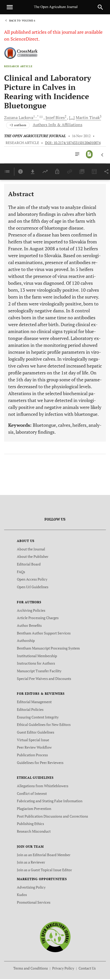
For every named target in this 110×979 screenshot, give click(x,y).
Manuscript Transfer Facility (39, 670)
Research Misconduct (34, 831)
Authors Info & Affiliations (57, 124)
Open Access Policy (32, 579)
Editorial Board (29, 564)
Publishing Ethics (30, 823)
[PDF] (89, 154)
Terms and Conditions (30, 968)
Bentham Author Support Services (44, 633)
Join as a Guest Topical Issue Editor (44, 869)
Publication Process (32, 754)
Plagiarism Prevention (34, 808)
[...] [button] (72, 117)
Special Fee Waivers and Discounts (44, 678)
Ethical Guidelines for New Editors (44, 724)
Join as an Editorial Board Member (43, 854)
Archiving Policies (31, 610)
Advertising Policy (31, 887)
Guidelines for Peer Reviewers (40, 762)
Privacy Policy (63, 968)
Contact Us (87, 968)
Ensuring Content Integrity (38, 717)
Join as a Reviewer (31, 862)
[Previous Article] (102, 155)
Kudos (22, 894)
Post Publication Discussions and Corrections (52, 816)
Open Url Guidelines (32, 586)
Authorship (26, 640)
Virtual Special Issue (33, 739)
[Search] (100, 7)
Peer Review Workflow (34, 747)
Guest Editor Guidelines (35, 732)
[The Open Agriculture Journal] (55, 936)
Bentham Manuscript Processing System (48, 648)
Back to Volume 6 (22, 20)
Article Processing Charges (38, 617)
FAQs (21, 571)
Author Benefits (29, 625)
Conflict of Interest (32, 793)
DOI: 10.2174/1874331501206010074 (73, 142)
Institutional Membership (37, 655)
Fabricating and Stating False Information (49, 800)
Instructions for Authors (36, 663)
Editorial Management (34, 701)
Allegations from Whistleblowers (42, 785)
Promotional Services (33, 902)
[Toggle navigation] (10, 7)
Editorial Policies (30, 709)
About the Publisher (32, 556)
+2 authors (17, 125)
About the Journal (31, 549)
